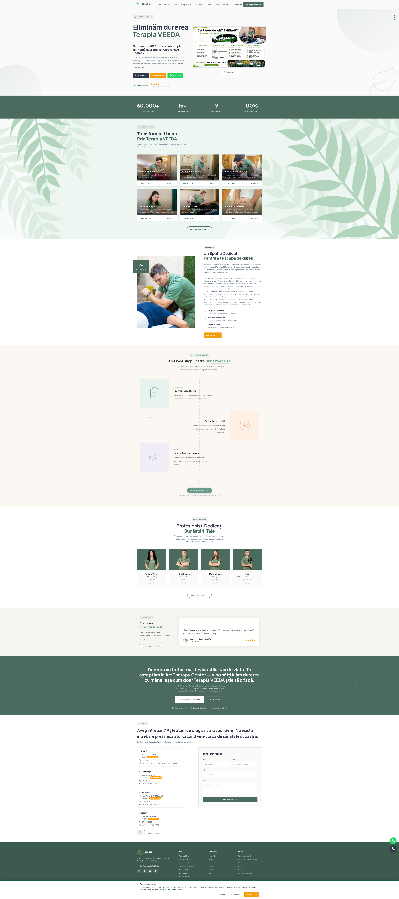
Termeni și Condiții (244, 859)
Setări (222, 894)
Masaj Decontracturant (186, 870)
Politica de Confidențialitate (247, 863)
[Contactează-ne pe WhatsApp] (393, 840)
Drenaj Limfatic (184, 876)
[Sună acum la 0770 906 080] (393, 848)
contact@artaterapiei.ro (152, 837)
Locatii (211, 876)
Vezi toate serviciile (198, 233)
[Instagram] (139, 874)
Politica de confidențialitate (172, 889)
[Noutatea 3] (261, 66)
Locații (210, 5)
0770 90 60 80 (147, 763)
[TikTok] (155, 874)
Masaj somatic (183, 873)
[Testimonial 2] (147, 649)
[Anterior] (197, 49)
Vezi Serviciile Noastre (198, 494)
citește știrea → (139, 71)
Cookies (241, 866)
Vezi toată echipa (198, 598)
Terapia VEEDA (184, 859)
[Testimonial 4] (151, 649)
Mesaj (205, 783)
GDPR (240, 870)
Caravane (201, 5)
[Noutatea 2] (259, 66)
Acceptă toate (251, 894)
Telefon (205, 773)
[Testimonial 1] (146, 649)
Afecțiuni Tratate (186, 5)
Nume (205, 763)
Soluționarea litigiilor (245, 876)
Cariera (211, 873)
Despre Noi (212, 859)
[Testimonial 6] (155, 649)
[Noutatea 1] (257, 66)
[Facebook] (145, 874)
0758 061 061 (146, 784)
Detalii (169, 187)
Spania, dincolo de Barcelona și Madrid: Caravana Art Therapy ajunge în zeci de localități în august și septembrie (157, 51)
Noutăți (166, 5)
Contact (225, 5)
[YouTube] (150, 874)
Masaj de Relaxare (185, 863)
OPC (240, 873)
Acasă (159, 5)
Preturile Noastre (184, 880)
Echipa (211, 863)
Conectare (238, 5)
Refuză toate (235, 894)
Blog (217, 5)
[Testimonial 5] (153, 649)
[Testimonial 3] (149, 649)
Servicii (175, 5)
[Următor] (262, 49)
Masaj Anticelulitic (185, 866)
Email (233, 763)
